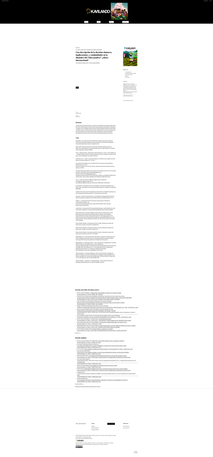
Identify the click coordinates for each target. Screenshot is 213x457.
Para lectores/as (126, 426)
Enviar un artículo (111, 423)
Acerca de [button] (125, 22)
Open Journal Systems (81, 423)
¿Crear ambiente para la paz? (104, 318)
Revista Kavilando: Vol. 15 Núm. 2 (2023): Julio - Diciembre (90, 294)
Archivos (111, 22)
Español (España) (95, 427)
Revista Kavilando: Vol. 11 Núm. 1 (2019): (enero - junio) (126, 307)
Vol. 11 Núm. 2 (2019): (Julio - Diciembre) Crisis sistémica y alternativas (89, 49)
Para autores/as (126, 427)
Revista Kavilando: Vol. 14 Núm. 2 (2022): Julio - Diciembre (90, 304)
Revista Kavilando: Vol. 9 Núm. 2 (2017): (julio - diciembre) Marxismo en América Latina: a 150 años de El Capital (101, 330)
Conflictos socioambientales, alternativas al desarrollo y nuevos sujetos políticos (95, 307)
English (93, 426)
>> (79, 333)
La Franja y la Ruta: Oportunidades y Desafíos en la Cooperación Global (105, 292)
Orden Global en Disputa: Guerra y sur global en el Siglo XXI (111, 340)
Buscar (86, 22)
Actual (98, 22)
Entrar (211, 0)
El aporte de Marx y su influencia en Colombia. (103, 329)
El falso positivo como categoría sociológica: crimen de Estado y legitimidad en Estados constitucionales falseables (103, 352)
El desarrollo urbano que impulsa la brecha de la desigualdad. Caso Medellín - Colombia (96, 310)
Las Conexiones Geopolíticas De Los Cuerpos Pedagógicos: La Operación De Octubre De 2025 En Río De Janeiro (101, 345)
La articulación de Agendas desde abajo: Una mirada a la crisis (113, 322)
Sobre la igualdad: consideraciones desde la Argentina (96, 349)
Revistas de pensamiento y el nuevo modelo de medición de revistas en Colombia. (117, 325)
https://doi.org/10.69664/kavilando (85, 438)
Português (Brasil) (95, 429)
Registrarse (206, 0)
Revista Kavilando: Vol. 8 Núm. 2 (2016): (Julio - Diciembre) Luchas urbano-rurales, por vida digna (98, 299)
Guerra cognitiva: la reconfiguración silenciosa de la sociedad (103, 365)
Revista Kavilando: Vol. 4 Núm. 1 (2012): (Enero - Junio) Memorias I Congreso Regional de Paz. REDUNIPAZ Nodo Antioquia (104, 320)
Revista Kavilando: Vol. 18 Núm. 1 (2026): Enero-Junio (89, 342)
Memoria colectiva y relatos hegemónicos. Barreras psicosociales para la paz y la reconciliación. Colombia (100, 302)
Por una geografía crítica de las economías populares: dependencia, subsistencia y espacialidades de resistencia (102, 380)
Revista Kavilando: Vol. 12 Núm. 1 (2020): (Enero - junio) (119, 317)
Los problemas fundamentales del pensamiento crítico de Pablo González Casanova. (108, 355)
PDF (77, 87)
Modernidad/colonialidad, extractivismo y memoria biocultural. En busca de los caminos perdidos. (106, 368)
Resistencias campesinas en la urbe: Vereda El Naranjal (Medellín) (91, 317)
